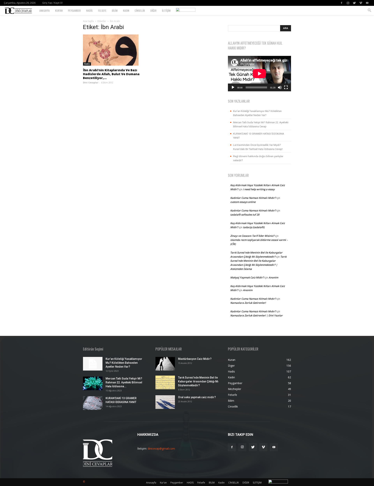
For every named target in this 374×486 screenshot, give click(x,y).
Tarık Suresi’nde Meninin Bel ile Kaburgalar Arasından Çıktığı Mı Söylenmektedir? (198, 381)
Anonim (273, 277)
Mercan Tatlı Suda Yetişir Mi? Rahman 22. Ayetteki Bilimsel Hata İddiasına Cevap (260, 124)
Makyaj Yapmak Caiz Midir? (247, 277)
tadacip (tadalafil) (254, 227)
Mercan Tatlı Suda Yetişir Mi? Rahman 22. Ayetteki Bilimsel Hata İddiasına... (124, 382)
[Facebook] (341, 3)
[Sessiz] (280, 87)
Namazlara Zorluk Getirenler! (248, 303)
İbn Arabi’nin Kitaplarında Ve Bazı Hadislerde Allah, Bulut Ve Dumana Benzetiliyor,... (111, 74)
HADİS (89, 10)
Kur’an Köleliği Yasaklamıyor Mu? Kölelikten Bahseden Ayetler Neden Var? (257, 113)
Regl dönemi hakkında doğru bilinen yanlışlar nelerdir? (258, 158)
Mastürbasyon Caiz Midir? (195, 358)
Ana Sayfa (88, 21)
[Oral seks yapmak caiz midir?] (165, 402)
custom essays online (243, 202)
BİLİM (114, 10)
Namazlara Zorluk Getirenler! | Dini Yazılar (256, 315)
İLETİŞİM (166, 10)
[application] (259, 73)
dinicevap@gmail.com (161, 448)
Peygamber (74, 10)
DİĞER (153, 10)
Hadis (87, 64)
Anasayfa (44, 10)
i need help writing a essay (259, 189)
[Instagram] (348, 3)
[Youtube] (367, 3)
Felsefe (102, 10)
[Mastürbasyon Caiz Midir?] (165, 364)
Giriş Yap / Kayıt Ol (52, 2)
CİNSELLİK (140, 10)
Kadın (126, 10)
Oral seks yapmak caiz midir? (197, 397)
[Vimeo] (361, 3)
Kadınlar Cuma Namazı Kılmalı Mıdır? (253, 198)
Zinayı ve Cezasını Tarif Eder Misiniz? (252, 236)
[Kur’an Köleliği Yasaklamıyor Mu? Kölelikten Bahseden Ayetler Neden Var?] (92, 364)
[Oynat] (233, 87)
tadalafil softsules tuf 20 (244, 214)
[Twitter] (354, 3)
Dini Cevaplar (90, 82)
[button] (369, 11)
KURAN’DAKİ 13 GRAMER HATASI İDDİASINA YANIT (258, 135)
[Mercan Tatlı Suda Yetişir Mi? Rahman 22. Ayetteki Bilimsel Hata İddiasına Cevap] (92, 383)
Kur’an (59, 10)
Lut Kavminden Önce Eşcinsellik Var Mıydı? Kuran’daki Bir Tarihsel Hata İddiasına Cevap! (258, 147)
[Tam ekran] (286, 87)
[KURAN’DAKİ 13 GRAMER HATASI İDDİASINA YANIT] (92, 403)
